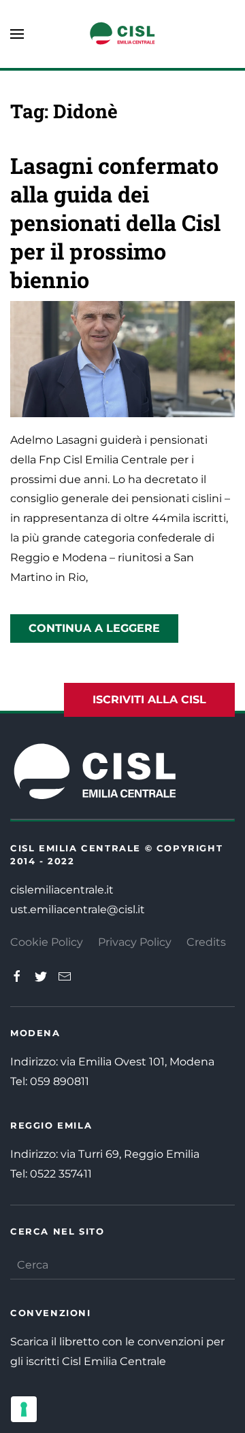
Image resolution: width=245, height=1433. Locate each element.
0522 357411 (61, 1173)
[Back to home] (122, 34)
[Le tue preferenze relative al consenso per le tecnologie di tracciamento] (24, 1409)
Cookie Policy (46, 942)
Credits (206, 942)
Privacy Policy (135, 942)
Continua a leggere (94, 628)
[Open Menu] (17, 34)
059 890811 (59, 1081)
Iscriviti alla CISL (149, 699)
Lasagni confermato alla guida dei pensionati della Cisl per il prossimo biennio (115, 222)
